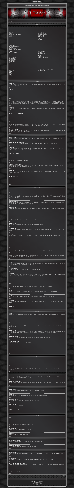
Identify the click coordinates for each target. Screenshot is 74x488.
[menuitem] (10, 20)
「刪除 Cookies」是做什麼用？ (12, 37)
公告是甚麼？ (10, 74)
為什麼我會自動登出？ (11, 36)
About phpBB (59, 453)
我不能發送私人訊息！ (40, 39)
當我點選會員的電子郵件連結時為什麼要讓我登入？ (15, 49)
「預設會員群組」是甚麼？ (41, 35)
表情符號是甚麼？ (11, 71)
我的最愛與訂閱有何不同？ (41, 56)
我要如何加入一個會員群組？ (41, 32)
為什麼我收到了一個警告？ (12, 61)
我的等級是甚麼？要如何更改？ (12, 48)
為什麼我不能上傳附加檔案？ (12, 60)
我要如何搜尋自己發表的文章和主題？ (42, 53)
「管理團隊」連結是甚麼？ (41, 36)
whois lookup (45, 464)
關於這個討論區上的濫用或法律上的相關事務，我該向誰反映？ (45, 69)
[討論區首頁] (37, 13)
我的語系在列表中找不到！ (12, 45)
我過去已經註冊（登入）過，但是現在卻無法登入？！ (15, 34)
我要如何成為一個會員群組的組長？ (42, 33)
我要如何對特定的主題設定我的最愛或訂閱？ (43, 57)
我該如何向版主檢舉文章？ (12, 62)
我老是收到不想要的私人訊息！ (41, 40)
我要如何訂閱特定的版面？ (41, 58)
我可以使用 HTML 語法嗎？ (12, 70)
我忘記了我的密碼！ (11, 35)
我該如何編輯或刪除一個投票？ (12, 58)
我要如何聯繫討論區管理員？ (41, 70)
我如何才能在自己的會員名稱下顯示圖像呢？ (14, 46)
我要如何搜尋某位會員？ (41, 52)
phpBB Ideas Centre (36, 459)
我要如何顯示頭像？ (11, 47)
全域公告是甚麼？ (11, 73)
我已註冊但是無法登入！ (12, 32)
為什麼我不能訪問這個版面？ (12, 59)
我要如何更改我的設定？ (12, 40)
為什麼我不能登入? (11, 33)
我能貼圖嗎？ (10, 72)
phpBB (24, 160)
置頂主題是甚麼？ (11, 75)
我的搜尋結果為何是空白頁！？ (41, 51)
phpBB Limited (28, 453)
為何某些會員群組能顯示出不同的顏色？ (43, 34)
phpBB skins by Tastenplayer (38, 483)
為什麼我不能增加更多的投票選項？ (13, 57)
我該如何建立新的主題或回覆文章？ (13, 52)
